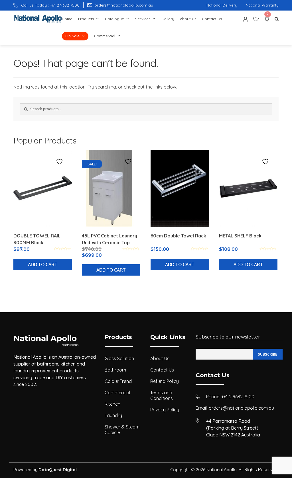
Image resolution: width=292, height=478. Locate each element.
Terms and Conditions (161, 395)
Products (86, 19)
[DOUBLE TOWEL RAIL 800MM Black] (42, 188)
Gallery (167, 19)
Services (142, 19)
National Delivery (221, 5)
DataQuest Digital (57, 469)
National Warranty (262, 5)
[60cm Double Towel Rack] (180, 188)
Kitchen (112, 404)
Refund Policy (164, 381)
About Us (188, 19)
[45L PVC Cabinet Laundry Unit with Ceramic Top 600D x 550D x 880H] (111, 188)
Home (67, 19)
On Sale (72, 36)
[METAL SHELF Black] (248, 188)
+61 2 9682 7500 (237, 396)
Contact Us (212, 19)
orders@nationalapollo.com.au (241, 408)
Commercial (104, 36)
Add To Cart (42, 264)
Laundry (113, 415)
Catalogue (114, 19)
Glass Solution (119, 358)
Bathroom (115, 370)
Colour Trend (118, 381)
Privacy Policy (164, 410)
